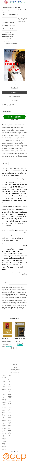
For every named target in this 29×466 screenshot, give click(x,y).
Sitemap (14, 374)
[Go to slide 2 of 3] (13, 348)
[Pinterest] (13, 105)
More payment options (14, 96)
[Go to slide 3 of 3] (16, 348)
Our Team (14, 367)
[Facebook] (2, 105)
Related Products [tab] (14, 318)
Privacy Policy (14, 364)
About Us (14, 366)
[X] (10, 105)
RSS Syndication (14, 372)
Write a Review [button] (21, 21)
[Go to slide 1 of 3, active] (11, 348)
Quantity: (14, 85)
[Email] (5, 105)
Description (14, 119)
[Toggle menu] (2, 2)
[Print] (7, 105)
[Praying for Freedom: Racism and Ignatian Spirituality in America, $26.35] (7, 329)
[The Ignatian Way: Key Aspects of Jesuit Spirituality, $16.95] (20, 329)
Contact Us (14, 370)
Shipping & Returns (15, 369)
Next (25, 333)
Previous (2, 333)
